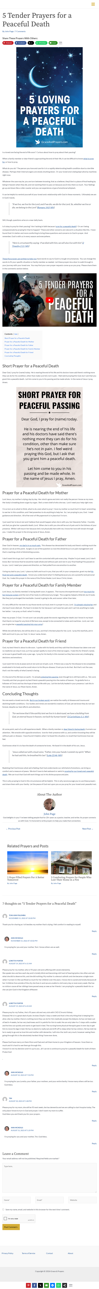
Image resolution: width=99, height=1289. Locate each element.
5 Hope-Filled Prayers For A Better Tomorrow (25, 878)
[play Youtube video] (49, 300)
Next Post (87, 828)
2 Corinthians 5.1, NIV (78, 716)
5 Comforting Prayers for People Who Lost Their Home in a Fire (71, 878)
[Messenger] (52, 1285)
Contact (49, 1253)
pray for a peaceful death (66, 226)
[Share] (64, 1285)
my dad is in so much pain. (30, 545)
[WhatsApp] (58, 1285)
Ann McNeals (17, 938)
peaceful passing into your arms (29, 624)
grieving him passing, (49, 677)
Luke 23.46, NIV (54, 755)
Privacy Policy (7, 1253)
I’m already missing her (83, 604)
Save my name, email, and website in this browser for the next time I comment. (38, 1209)
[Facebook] (34, 1285)
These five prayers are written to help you (19, 259)
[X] (40, 1285)
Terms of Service (28, 1253)
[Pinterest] (28, 1285)
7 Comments (20, 31)
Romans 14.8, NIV (45, 207)
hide (15, 334)
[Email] (46, 1285)
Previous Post (13, 828)
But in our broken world (40, 700)
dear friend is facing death (74, 729)
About (70, 1253)
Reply (94, 931)
